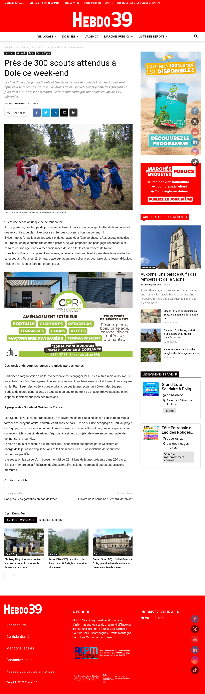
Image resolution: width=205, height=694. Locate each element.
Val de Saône (148, 267)
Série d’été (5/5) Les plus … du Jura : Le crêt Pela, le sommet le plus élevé (67, 563)
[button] (196, 37)
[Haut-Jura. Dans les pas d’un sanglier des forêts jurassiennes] (151, 355)
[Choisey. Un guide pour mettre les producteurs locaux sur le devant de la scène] (24, 542)
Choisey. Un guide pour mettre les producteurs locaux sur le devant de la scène (22, 563)
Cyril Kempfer (17, 103)
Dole (31, 53)
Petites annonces (92, 2)
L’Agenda (91, 36)
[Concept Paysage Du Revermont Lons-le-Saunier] (68, 360)
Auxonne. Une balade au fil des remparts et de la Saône (169, 277)
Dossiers (68, 36)
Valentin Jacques (151, 284)
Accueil (8, 47)
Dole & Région (43, 53)
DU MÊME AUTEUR (51, 520)
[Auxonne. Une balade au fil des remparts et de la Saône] (171, 247)
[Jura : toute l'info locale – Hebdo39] (102, 19)
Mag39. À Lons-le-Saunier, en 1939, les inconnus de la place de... (181, 315)
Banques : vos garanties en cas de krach (30, 499)
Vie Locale (45, 36)
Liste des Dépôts (151, 36)
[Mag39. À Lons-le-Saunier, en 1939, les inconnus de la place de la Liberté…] (151, 316)
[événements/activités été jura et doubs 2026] (171, 153)
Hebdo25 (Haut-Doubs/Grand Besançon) (138, 2)
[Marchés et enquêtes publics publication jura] (171, 204)
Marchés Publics (117, 36)
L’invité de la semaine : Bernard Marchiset (105, 499)
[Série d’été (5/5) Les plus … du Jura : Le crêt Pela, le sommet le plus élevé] (68, 542)
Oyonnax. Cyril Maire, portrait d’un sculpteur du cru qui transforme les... (180, 334)
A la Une (21, 47)
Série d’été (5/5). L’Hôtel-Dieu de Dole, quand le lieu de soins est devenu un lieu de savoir (112, 563)
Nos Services (72, 2)
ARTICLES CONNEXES (20, 520)
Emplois (109, 2)
